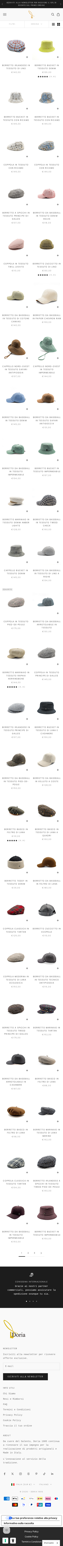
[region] (31, 1284)
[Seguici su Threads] (28, 1473)
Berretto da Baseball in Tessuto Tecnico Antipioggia (47, 979)
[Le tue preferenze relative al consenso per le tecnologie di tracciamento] (5, 1541)
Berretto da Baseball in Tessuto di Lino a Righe (47, 573)
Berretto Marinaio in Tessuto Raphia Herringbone (16, 675)
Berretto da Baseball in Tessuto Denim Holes (47, 215)
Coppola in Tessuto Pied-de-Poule (16, 623)
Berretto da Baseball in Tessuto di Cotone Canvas (16, 318)
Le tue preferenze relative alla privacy (34, 1518)
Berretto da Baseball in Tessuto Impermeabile (16, 471)
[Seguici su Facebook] (4, 1473)
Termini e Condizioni (17, 1409)
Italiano (44, 1484)
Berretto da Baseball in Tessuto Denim (16, 419)
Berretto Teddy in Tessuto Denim (16, 882)
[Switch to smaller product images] (58, 24)
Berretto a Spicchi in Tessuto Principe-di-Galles (16, 215)
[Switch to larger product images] (53, 24)
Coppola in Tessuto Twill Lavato (16, 265)
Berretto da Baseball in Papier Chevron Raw (47, 317)
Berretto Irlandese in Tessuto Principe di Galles (16, 730)
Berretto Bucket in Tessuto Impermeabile (47, 470)
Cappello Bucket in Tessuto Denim (16, 572)
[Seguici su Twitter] (12, 1473)
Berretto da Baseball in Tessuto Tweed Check (47, 522)
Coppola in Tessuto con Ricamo (16, 166)
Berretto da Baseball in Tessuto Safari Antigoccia (47, 420)
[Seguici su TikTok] (44, 1473)
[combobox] (51, 1543)
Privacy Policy (12, 1415)
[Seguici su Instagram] (20, 1473)
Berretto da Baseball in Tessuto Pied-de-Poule (16, 781)
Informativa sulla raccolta (19, 1523)
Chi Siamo (9, 1393)
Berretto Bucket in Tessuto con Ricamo (16, 118)
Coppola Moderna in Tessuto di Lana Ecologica (16, 979)
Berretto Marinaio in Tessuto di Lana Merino (46, 1132)
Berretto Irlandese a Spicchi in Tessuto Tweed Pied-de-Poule (46, 1183)
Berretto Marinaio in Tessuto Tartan (46, 1029)
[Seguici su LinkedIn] (52, 1473)
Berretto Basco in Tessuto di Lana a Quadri (47, 832)
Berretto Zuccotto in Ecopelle (47, 930)
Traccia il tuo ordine (17, 1426)
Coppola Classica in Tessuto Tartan (16, 930)
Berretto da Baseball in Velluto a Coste (47, 780)
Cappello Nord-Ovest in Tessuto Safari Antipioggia (16, 369)
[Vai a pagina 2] (41, 1253)
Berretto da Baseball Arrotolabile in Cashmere (16, 1081)
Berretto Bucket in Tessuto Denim (47, 67)
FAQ (5, 1404)
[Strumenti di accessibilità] (13, 1541)
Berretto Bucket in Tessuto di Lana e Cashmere (47, 730)
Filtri (12, 24)
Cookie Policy (12, 1420)
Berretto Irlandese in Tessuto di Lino (16, 67)
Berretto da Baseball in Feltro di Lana (47, 882)
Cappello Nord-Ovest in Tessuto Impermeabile (46, 369)
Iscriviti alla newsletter (25, 1376)
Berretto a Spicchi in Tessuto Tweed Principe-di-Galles (16, 1030)
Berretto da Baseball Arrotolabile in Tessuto (47, 624)
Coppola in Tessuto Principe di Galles (46, 674)
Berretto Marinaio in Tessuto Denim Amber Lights (16, 522)
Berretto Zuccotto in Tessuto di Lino (47, 265)
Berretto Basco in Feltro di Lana (16, 831)
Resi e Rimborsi (13, 1399)
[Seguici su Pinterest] (36, 1473)
